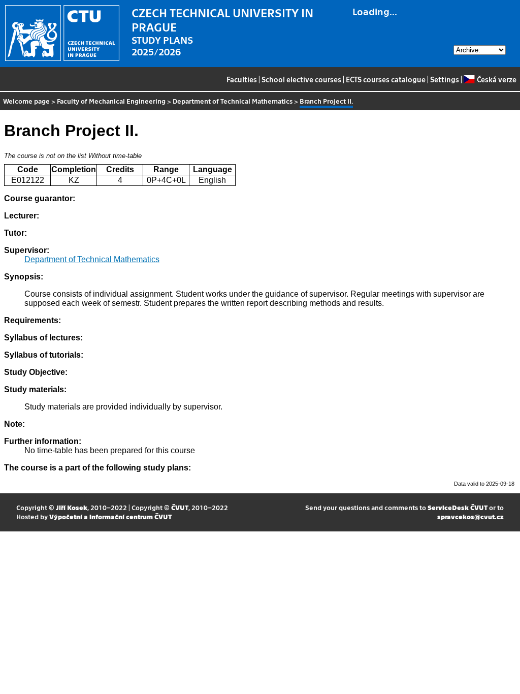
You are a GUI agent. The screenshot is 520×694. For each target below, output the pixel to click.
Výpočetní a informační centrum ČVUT (110, 516)
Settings (444, 79)
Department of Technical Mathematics (232, 101)
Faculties (241, 79)
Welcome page (26, 101)
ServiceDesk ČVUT (458, 507)
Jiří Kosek (71, 507)
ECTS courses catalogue (386, 79)
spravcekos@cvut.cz (470, 516)
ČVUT (179, 507)
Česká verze (496, 79)
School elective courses (301, 79)
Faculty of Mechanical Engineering (111, 101)
